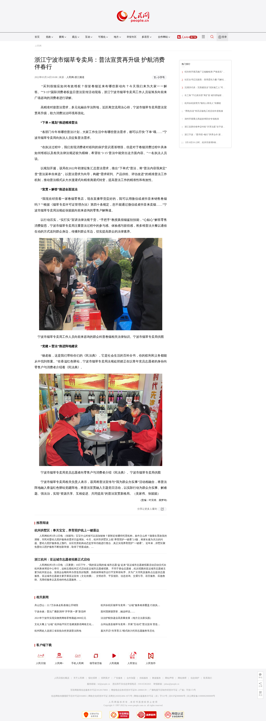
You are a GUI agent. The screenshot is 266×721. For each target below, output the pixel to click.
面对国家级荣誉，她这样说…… (118, 611)
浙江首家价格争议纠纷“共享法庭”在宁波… (205, 127)
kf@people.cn (104, 684)
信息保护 (195, 678)
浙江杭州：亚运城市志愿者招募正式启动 (62, 559)
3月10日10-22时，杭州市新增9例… (201, 142)
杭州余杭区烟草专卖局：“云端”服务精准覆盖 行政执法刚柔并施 (135, 605)
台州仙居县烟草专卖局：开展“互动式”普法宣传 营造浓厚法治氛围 (136, 624)
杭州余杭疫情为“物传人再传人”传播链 (203, 103)
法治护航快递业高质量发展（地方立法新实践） (126, 618)
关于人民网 (78, 678)
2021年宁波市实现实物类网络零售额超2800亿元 (60, 618)
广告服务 (118, 678)
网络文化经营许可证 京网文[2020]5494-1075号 (110, 696)
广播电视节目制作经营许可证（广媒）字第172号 (172, 690)
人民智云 (132, 663)
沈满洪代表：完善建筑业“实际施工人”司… (205, 87)
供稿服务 (143, 678)
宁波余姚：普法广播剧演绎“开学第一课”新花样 (60, 611)
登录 (224, 37)
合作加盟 (131, 678)
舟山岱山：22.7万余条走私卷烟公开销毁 (56, 605)
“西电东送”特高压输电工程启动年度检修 (204, 111)
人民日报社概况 (61, 678)
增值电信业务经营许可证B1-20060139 (129, 690)
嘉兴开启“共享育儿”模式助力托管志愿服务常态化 (128, 630)
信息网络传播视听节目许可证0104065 (69, 696)
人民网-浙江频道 (75, 77)
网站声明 (169, 678)
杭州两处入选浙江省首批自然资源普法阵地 (57, 630)
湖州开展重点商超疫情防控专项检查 (202, 119)
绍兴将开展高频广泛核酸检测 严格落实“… (205, 72)
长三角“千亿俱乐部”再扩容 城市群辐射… (204, 95)
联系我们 (207, 678)
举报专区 (132, 37)
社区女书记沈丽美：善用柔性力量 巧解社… (205, 79)
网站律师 (182, 678)
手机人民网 (77, 663)
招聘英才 (105, 678)
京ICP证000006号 (177, 696)
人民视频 (114, 663)
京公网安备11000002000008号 (201, 696)
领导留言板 (96, 663)
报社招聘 (92, 678)
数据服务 (156, 678)
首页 (37, 37)
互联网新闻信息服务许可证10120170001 (89, 690)
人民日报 (41, 663)
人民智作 (151, 663)
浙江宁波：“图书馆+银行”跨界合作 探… (204, 134)
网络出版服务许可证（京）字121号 (150, 696)
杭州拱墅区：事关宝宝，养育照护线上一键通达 (66, 530)
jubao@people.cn (171, 684)
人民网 (38, 46)
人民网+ (59, 663)
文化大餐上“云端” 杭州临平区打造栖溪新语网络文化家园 (65, 624)
